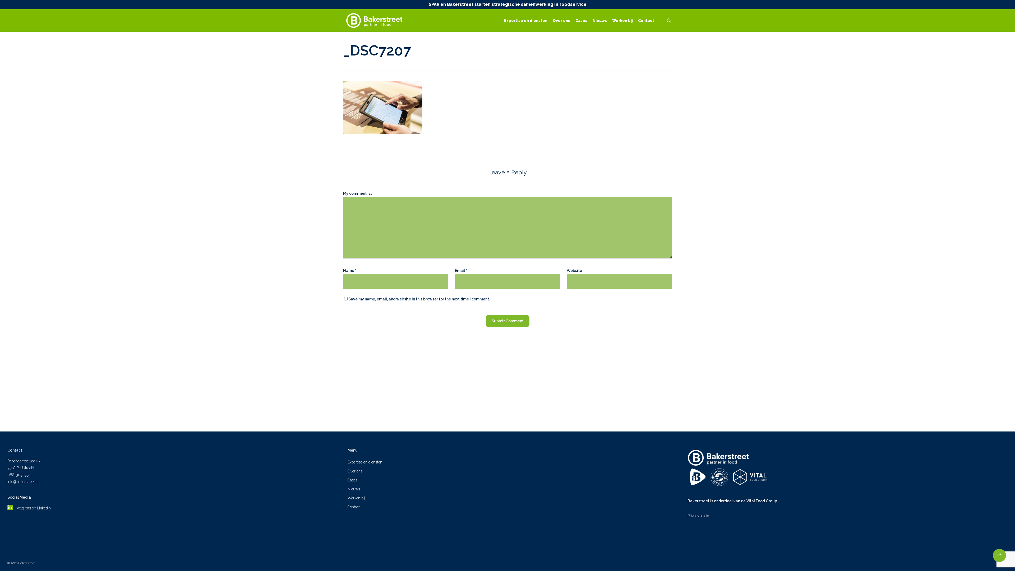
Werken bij (356, 498)
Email (461, 270)
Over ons (355, 471)
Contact (354, 507)
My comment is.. (357, 193)
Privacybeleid (698, 516)
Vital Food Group (761, 501)
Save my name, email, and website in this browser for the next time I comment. (419, 299)
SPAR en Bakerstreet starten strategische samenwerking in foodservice (508, 4)
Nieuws (354, 489)
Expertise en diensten (365, 462)
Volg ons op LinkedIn (34, 508)
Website (574, 270)
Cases (352, 480)
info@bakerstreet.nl (23, 482)
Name (349, 270)
